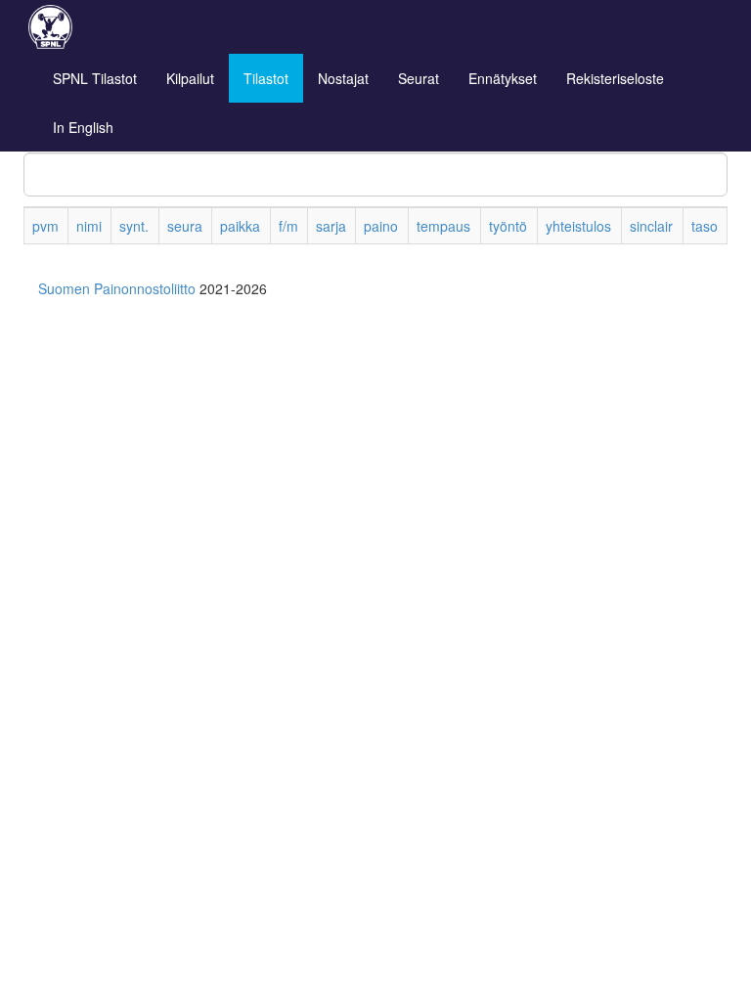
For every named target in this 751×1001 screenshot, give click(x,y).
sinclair (651, 226)
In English (83, 127)
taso (704, 226)
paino (381, 226)
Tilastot (265, 78)
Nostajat (343, 78)
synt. (134, 226)
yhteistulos (578, 226)
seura (184, 226)
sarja (331, 226)
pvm (45, 226)
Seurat (418, 78)
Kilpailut (190, 78)
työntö (508, 226)
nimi (89, 226)
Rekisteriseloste (615, 78)
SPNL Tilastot (95, 78)
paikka (240, 226)
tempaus (443, 226)
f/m (288, 226)
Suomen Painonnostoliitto (117, 288)
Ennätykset (502, 78)
